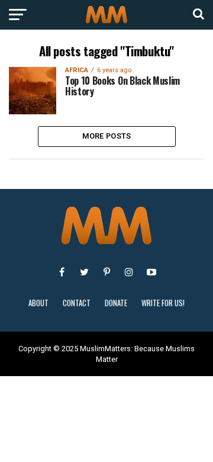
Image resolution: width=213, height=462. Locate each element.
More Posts (106, 135)
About (38, 303)
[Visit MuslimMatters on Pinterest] (106, 272)
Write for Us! (163, 303)
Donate (116, 303)
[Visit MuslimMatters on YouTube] (151, 272)
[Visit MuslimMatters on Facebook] (61, 272)
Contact (77, 303)
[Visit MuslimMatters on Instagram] (129, 272)
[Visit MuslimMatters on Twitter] (84, 272)
